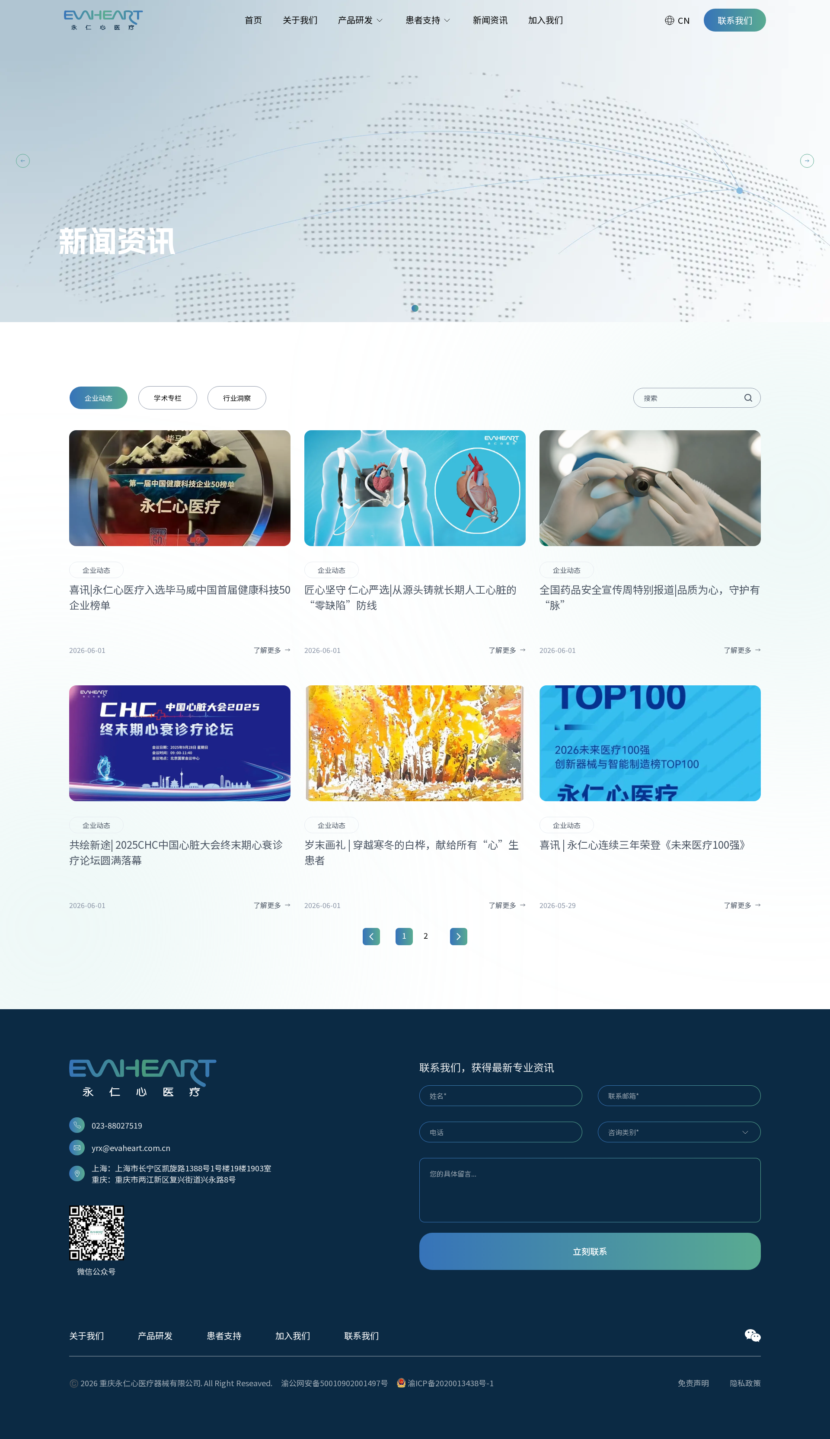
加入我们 (292, 1335)
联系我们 (361, 1335)
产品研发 (155, 1335)
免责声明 (693, 1382)
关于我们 (86, 1335)
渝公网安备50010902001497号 (334, 1382)
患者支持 (224, 1335)
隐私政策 (745, 1382)
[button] (23, 161)
